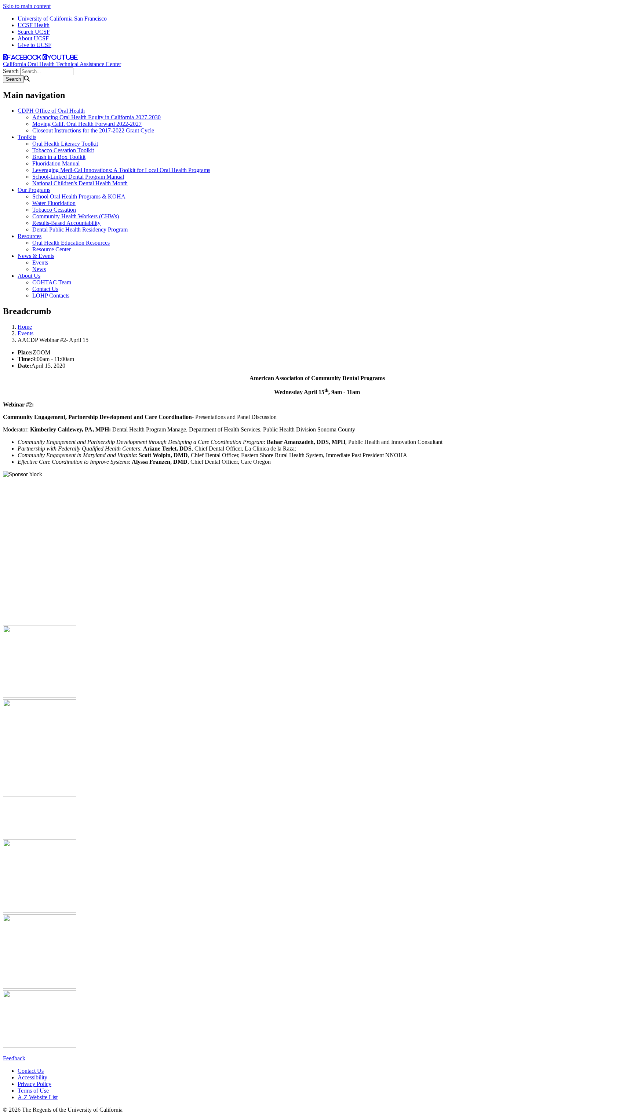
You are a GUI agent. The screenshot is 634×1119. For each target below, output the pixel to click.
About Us (29, 276)
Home (25, 327)
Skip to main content (27, 6)
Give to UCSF (34, 45)
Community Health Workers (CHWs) (75, 216)
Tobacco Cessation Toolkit (63, 150)
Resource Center (51, 249)
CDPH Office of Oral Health (51, 110)
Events (40, 262)
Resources (29, 236)
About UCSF (33, 38)
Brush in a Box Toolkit (58, 157)
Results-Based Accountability (66, 223)
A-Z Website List (38, 1097)
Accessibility (32, 1077)
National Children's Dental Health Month (80, 183)
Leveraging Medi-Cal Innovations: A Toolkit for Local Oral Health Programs (121, 170)
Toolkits (27, 137)
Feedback (14, 1058)
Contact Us (45, 289)
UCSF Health (34, 25)
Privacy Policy (34, 1084)
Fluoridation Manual (56, 163)
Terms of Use (33, 1090)
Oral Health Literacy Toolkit (65, 144)
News (39, 269)
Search (11, 71)
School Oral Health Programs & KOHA (78, 196)
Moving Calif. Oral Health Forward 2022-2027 (87, 124)
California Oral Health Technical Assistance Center (62, 64)
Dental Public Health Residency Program (80, 229)
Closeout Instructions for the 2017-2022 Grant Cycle (93, 130)
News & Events (36, 256)
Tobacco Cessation (54, 210)
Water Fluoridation (54, 203)
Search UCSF (34, 32)
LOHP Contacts (50, 295)
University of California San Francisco (62, 18)
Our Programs (34, 190)
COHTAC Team (51, 282)
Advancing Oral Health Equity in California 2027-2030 (96, 117)
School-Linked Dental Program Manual (78, 177)
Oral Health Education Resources (71, 243)
